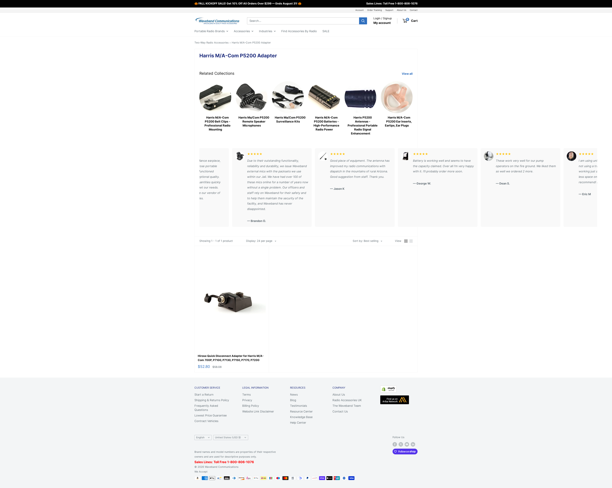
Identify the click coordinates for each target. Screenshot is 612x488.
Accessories (242, 31)
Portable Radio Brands (209, 31)
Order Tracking (374, 10)
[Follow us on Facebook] (395, 444)
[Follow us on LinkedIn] (413, 444)
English (200, 437)
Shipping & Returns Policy (211, 400)
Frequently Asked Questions (206, 407)
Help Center (298, 422)
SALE (325, 31)
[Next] (412, 105)
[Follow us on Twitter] (401, 444)
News (294, 394)
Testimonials (298, 405)
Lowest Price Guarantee (210, 415)
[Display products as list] (411, 241)
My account (382, 23)
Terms (246, 394)
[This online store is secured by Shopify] (388, 388)
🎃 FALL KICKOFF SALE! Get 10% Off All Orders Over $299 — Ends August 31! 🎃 (247, 3)
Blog (293, 400)
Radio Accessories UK (347, 400)
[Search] (363, 20)
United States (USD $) (228, 437)
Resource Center (301, 411)
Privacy (247, 400)
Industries (265, 31)
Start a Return (204, 394)
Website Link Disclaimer (258, 411)
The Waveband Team (346, 405)
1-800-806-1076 (406, 3)
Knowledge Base (301, 417)
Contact (414, 10)
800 (233, 462)
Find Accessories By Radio (299, 31)
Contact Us (340, 411)
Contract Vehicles (206, 421)
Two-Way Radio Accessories (211, 42)
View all (407, 73)
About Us (401, 10)
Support (389, 10)
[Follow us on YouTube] (407, 444)
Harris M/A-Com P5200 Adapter (251, 42)
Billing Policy (250, 405)
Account (359, 10)
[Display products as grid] (405, 241)
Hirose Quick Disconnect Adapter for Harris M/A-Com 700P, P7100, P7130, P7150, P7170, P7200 (231, 358)
